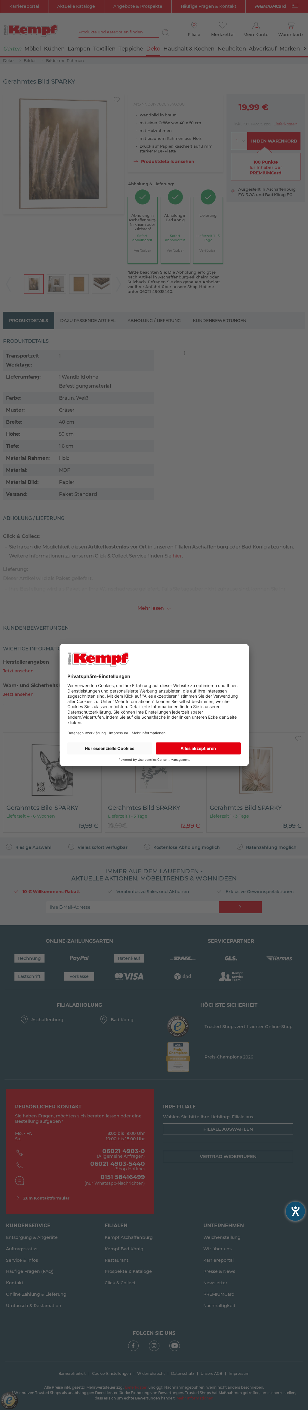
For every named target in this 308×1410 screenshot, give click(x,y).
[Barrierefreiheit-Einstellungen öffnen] (295, 1211)
